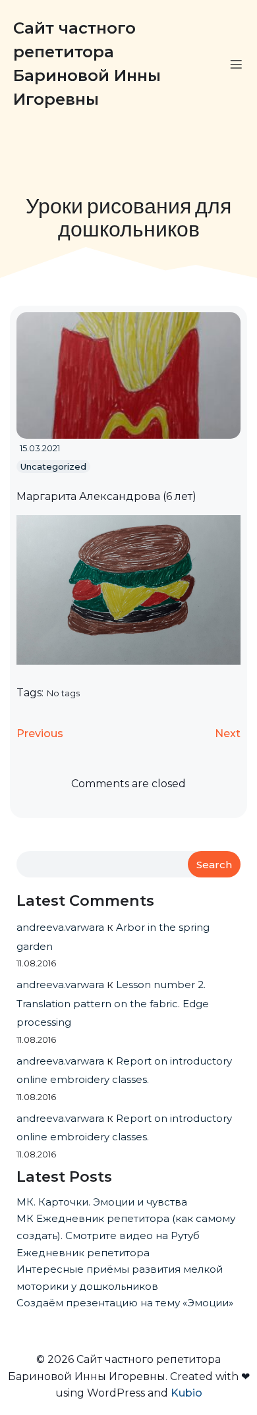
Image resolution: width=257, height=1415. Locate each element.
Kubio (186, 1393)
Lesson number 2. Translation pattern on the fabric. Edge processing (112, 1003)
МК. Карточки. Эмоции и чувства (101, 1202)
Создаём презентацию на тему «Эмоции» (124, 1302)
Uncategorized (53, 466)
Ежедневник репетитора (83, 1252)
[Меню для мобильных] (236, 64)
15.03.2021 (40, 448)
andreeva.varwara (60, 927)
